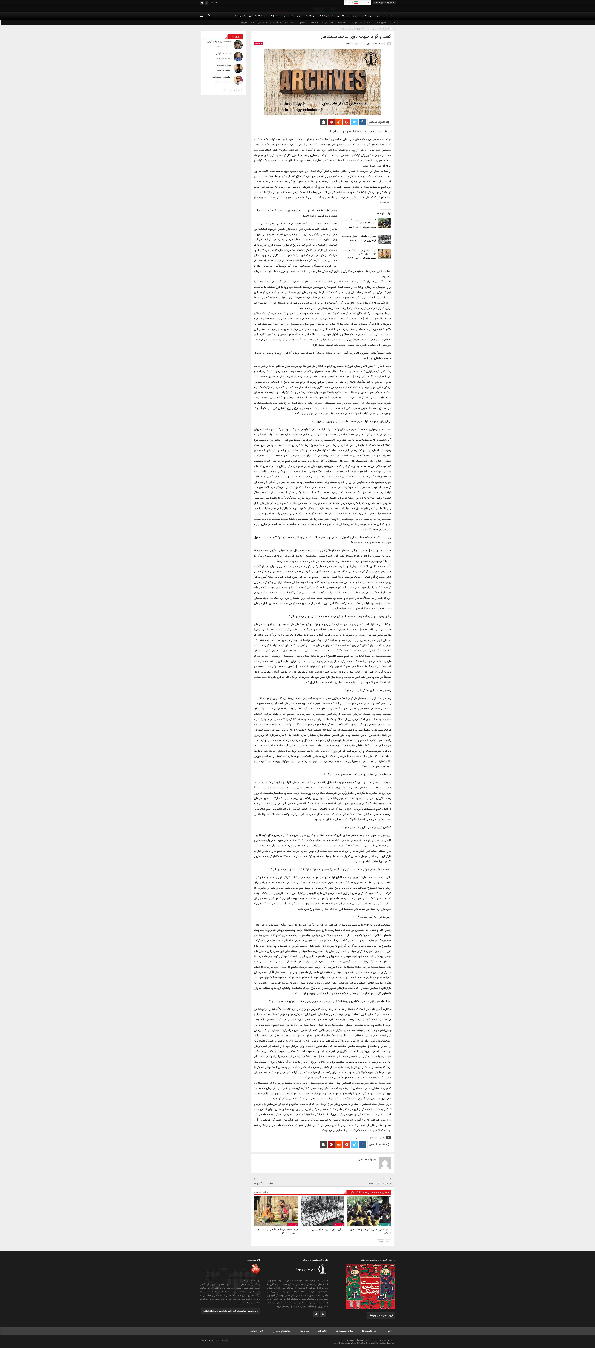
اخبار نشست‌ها (369, 1331)
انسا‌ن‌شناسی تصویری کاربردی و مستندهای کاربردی (359, 221)
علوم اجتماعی (366, 16)
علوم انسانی (381, 16)
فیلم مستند (313, 22)
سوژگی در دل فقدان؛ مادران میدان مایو (359, 236)
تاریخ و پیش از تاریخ (277, 16)
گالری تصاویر (256, 1331)
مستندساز (359, 1138)
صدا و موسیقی (356, 22)
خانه (392, 16)
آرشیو (382, 1138)
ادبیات (392, 22)
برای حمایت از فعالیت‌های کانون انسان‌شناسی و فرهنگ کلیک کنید (230, 1311)
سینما (369, 22)
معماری (302, 22)
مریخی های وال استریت (379, 1183)
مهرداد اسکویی (224, 65)
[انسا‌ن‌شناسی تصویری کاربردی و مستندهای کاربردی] (384, 223)
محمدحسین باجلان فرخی (219, 41)
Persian (349, 2)
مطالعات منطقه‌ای (256, 16)
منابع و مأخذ (240, 16)
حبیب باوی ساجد (371, 1138)
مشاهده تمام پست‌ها (223, 46)
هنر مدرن (243, 22)
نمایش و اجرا (263, 22)
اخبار (389, 1331)
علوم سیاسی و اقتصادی (347, 16)
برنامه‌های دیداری (282, 1331)
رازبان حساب (206, 1340)
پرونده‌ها (304, 1331)
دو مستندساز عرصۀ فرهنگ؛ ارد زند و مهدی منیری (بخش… (359, 252)
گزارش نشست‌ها (344, 1331)
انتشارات (322, 1331)
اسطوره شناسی (380, 22)
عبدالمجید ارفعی (223, 53)
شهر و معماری (296, 16)
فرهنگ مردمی (327, 22)
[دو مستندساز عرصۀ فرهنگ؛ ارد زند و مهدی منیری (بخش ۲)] (384, 254)
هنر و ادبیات (310, 16)
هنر (252, 22)
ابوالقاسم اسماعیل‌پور (221, 77)
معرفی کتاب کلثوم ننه (264, 1183)
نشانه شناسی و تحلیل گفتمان (284, 22)
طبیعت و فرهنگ (326, 16)
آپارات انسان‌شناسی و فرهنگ (381, 1315)
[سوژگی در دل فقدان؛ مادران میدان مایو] (384, 240)
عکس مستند (342, 22)
